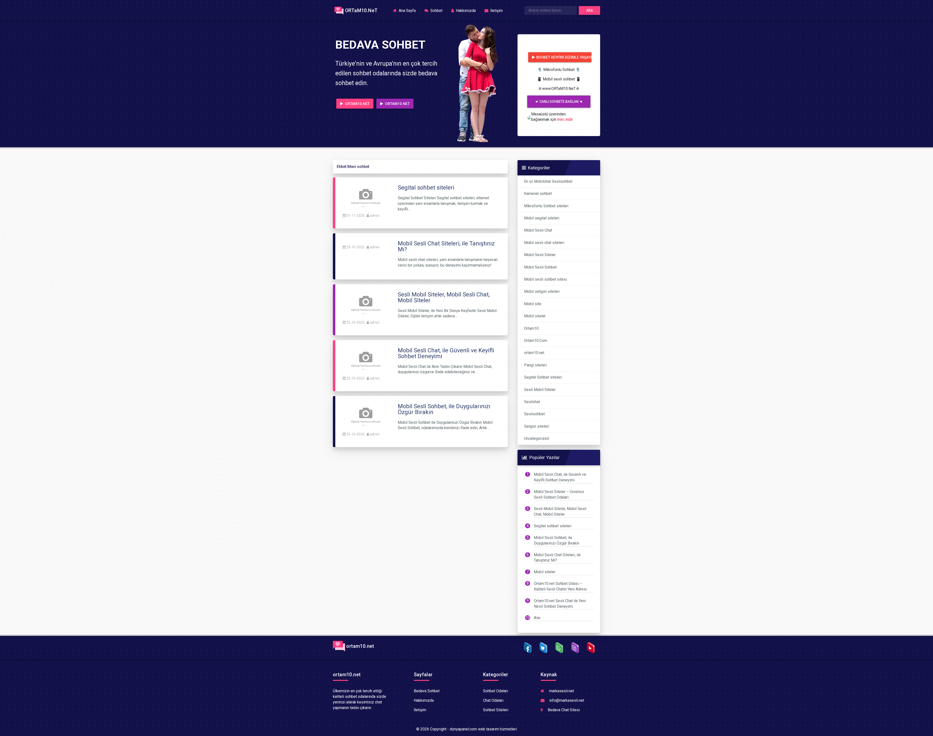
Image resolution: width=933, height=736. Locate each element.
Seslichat (532, 401)
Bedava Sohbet (427, 691)
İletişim (496, 10)
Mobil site (532, 304)
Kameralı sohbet (538, 193)
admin (375, 215)
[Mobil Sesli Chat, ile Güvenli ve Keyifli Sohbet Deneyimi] (365, 359)
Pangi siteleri (535, 365)
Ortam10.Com (535, 340)
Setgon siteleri (536, 426)
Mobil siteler (535, 316)
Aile (537, 617)
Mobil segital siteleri (541, 218)
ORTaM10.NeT (361, 10)
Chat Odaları (493, 700)
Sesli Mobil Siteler (540, 389)
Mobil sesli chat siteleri (544, 242)
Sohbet (435, 10)
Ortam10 (531, 328)
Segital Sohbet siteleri (543, 377)
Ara (589, 10)
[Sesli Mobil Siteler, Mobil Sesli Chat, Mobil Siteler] (365, 303)
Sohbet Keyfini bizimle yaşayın (563, 57)
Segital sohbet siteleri (552, 526)
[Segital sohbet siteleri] (365, 196)
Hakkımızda (465, 10)
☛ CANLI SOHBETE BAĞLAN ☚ (559, 102)
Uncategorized (536, 438)
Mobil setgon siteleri (542, 291)
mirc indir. (565, 119)
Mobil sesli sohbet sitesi (545, 279)
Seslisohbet (534, 414)
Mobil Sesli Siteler (540, 254)
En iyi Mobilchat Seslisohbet (548, 181)
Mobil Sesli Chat (538, 230)
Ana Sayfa (409, 10)
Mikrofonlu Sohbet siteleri (546, 206)
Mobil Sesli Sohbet (540, 267)
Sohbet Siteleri (495, 710)
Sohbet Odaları (495, 691)
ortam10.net (534, 352)
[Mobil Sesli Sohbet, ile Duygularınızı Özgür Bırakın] (365, 415)
